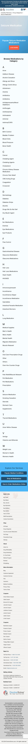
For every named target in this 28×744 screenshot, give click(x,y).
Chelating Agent (8, 159)
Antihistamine (7, 112)
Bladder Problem (8, 135)
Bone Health (7, 146)
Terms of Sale (6, 589)
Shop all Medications (14, 478)
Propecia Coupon (7, 628)
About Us (5, 547)
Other (4, 358)
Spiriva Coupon (7, 639)
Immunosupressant (9, 288)
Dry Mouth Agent (8, 213)
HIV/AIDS (6, 278)
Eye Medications (8, 229)
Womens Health (8, 456)
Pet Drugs (5, 534)
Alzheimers (6, 88)
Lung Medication (8, 318)
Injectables (6, 302)
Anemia (5, 92)
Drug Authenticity (7, 552)
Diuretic (5, 206)
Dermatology (7, 195)
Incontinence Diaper (9, 295)
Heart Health (7, 275)
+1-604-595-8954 (16, 665)
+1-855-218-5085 (14, 660)
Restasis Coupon (7, 633)
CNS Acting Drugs (9, 179)
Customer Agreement (8, 573)
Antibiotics (6, 95)
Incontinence (7, 291)
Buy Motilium (6, 508)
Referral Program (7, 557)
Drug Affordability (7, 549)
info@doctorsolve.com (18, 5)
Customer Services (7, 576)
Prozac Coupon (7, 631)
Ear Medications (8, 222)
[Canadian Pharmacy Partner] (8, 9)
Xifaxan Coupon (7, 647)
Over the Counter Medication (10, 531)
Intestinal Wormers (9, 309)
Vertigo (5, 436)
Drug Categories (17, 12)
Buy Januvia (6, 502)
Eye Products (7, 233)
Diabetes (6, 199)
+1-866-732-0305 (15, 654)
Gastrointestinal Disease (11, 251)
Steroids (5, 402)
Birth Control (7, 132)
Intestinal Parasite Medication (13, 305)
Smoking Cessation (9, 398)
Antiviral (5, 119)
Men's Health (7, 331)
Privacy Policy (6, 586)
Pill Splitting (6, 563)
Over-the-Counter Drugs (11, 365)
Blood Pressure (8, 142)
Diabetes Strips (8, 202)
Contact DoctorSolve (8, 519)
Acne (4, 70)
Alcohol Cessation (9, 77)
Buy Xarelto (6, 510)
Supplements (7, 409)
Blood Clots (6, 139)
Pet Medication (8, 378)
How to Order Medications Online (14, 484)
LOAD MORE (14, 47)
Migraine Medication (10, 342)
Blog (4, 570)
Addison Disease (8, 74)
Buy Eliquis (5, 500)
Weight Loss (7, 449)
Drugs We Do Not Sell (10, 209)
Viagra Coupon (6, 644)
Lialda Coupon (6, 615)
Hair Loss (6, 268)
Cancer (5, 155)
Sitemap (5, 539)
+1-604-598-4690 (16, 662)
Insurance (5, 581)
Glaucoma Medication (10, 255)
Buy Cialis (5, 497)
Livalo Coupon (6, 618)
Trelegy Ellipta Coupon (8, 642)
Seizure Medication (9, 394)
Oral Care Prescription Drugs (12, 355)
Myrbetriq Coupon (7, 625)
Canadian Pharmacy (6, 12)
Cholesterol (7, 166)
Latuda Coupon (7, 613)
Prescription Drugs (7, 537)
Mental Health (7, 338)
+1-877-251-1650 (14, 657)
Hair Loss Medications (10, 271)
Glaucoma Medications (10, 258)
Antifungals (6, 108)
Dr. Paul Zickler (6, 555)
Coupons (5, 593)
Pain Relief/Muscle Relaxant (12, 374)
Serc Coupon (6, 636)
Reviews (5, 560)
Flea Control (7, 242)
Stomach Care (7, 405)
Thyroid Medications (10, 418)
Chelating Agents (8, 162)
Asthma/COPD (7, 122)
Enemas (5, 226)
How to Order (6, 513)
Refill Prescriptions (7, 516)
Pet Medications (8, 382)
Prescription (7, 385)
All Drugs (5, 526)
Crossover (6, 186)
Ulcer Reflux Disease (10, 427)
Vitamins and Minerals (10, 440)
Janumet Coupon (7, 604)
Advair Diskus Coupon (8, 596)
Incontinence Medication (11, 298)
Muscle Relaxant (8, 345)
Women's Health (8, 453)
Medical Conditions (7, 584)
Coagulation (7, 182)
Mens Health (7, 335)
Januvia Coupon (7, 607)
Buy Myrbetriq (6, 505)
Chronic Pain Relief (9, 175)
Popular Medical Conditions (14, 473)
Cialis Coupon (6, 599)
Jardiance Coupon (7, 610)
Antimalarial (7, 115)
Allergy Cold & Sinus (10, 85)
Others (5, 362)
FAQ (4, 578)
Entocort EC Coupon (8, 602)
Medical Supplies (8, 327)
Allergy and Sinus (9, 81)
